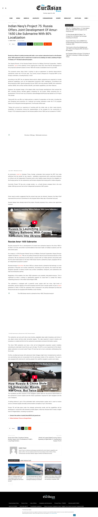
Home (9, 22)
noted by (18, 174)
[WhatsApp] (26, 428)
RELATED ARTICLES (14, 460)
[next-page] (11, 484)
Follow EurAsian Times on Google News (20, 418)
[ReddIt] (29, 428)
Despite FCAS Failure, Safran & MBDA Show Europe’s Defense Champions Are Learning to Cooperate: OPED (53, 478)
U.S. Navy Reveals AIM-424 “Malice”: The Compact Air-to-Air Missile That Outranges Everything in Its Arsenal (34, 478)
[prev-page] (9, 484)
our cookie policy (53, 513)
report (59, 285)
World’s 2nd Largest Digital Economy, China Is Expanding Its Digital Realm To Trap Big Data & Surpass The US (49, 439)
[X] (6, 8)
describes (20, 265)
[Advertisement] (35, 50)
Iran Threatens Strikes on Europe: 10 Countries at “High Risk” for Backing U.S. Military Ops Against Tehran (78, 55)
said (16, 65)
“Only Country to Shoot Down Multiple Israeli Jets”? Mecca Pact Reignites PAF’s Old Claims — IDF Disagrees (77, 49)
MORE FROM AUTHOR (25, 460)
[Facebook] (3, 8)
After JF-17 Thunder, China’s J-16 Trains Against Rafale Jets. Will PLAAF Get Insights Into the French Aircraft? (77, 30)
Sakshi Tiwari (12, 40)
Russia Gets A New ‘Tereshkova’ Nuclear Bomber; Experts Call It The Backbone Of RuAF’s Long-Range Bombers (20, 439)
